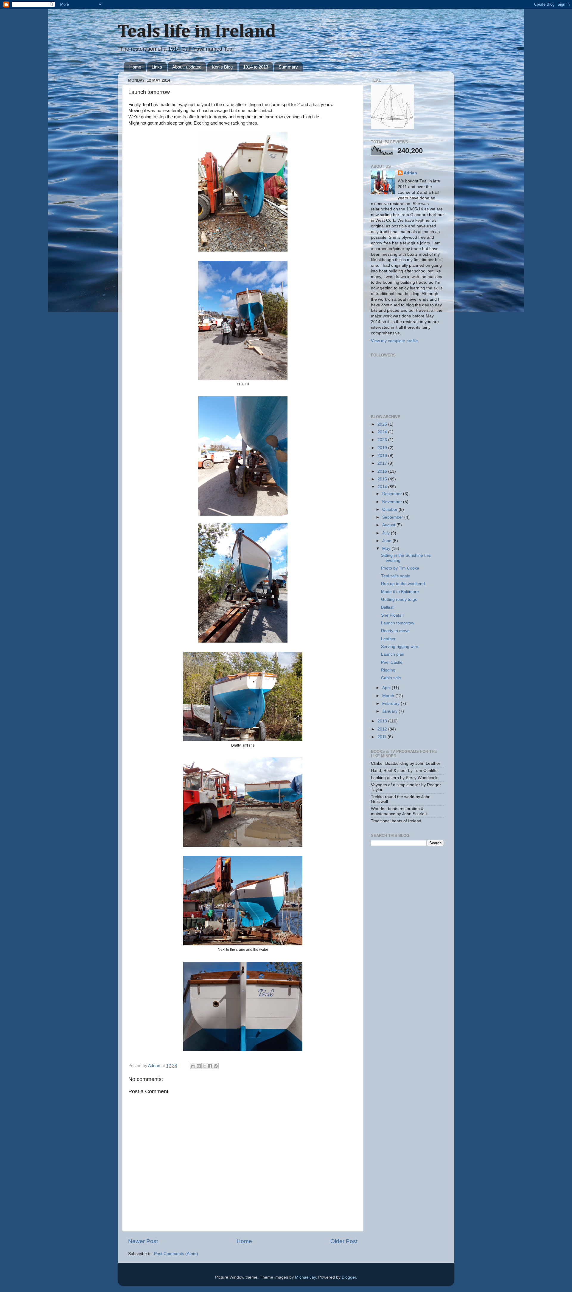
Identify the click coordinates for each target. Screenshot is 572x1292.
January (390, 711)
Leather (388, 639)
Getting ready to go (399, 599)
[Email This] (193, 1066)
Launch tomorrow (397, 623)
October (390, 509)
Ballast (387, 607)
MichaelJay (305, 1277)
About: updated (186, 66)
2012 (382, 729)
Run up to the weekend (403, 583)
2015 (382, 479)
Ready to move (395, 631)
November (392, 502)
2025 (382, 424)
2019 (382, 448)
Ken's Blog (222, 66)
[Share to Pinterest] (216, 1066)
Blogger (349, 1277)
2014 (382, 487)
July (386, 533)
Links (157, 66)
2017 (382, 463)
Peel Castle (391, 662)
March (388, 696)
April (387, 687)
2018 (382, 455)
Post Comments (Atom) (176, 1253)
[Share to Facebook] (210, 1066)
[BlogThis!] (199, 1066)
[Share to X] (204, 1066)
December (392, 493)
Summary (288, 66)
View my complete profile (394, 341)
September (393, 517)
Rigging (388, 670)
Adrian (410, 173)
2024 (382, 432)
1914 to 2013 (255, 66)
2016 (382, 471)
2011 (382, 737)
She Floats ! (392, 615)
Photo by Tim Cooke (400, 568)
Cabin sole (391, 678)
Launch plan (392, 654)
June (387, 541)
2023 (382, 440)
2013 (382, 721)
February (391, 703)
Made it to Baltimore (400, 592)
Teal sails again (395, 576)
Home (135, 66)
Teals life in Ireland (197, 32)
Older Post (344, 1241)
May (386, 548)
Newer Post (143, 1241)
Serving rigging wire (399, 646)
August (389, 525)
